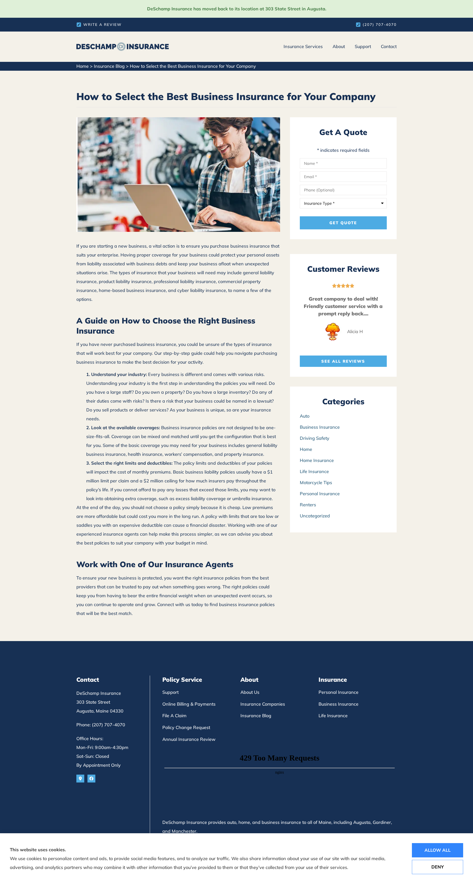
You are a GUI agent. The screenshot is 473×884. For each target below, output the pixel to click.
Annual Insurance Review (189, 739)
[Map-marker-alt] (80, 778)
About (339, 46)
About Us (249, 692)
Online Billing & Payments (189, 704)
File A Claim (174, 715)
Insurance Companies (262, 704)
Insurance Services (303, 46)
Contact (389, 46)
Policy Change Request (186, 727)
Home (82, 66)
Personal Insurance (338, 692)
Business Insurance (338, 704)
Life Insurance (333, 715)
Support (363, 46)
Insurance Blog (109, 66)
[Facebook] (91, 778)
